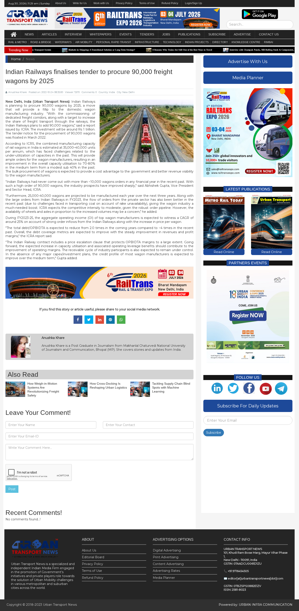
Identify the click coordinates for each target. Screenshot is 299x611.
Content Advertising (168, 564)
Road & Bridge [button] (40, 42)
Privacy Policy (124, 3)
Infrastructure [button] (147, 42)
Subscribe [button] (217, 34)
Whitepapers (100, 34)
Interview (73, 34)
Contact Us (269, 34)
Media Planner (164, 578)
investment (46, 129)
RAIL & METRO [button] (17, 42)
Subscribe (213, 433)
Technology (172, 42)
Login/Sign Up (193, 3)
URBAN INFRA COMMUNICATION (265, 605)
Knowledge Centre (246, 42)
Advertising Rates (166, 571)
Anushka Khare (17, 92)
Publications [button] (189, 34)
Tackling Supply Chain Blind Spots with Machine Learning (171, 387)
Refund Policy (170, 3)
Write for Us (80, 3)
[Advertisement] (247, 475)
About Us (89, 550)
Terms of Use (147, 3)
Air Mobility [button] (83, 42)
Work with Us (101, 3)
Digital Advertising (167, 550)
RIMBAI (268, 42)
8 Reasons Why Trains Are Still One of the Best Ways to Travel (162, 50)
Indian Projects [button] (197, 42)
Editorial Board (93, 557)
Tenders (147, 34)
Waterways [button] (63, 42)
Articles (49, 34)
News (29, 34)
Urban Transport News (60, 605)
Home (16, 59)
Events (126, 34)
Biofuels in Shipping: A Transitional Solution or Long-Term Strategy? (82, 50)
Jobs (166, 34)
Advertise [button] (242, 34)
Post (12, 489)
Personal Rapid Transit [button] (113, 42)
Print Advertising (165, 557)
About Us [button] (60, 3)
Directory (220, 42)
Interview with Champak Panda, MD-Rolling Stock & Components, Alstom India (248, 50)
